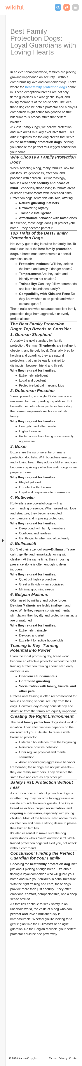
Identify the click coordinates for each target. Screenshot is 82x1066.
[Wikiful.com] (14, 7)
